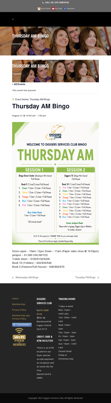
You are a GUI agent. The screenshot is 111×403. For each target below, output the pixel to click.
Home (15, 298)
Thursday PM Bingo (85, 277)
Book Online (45, 8)
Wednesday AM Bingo (26, 277)
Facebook (70, 8)
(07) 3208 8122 (61, 2)
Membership (18, 304)
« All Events (18, 84)
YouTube (58, 8)
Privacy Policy (19, 309)
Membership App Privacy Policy (21, 317)
